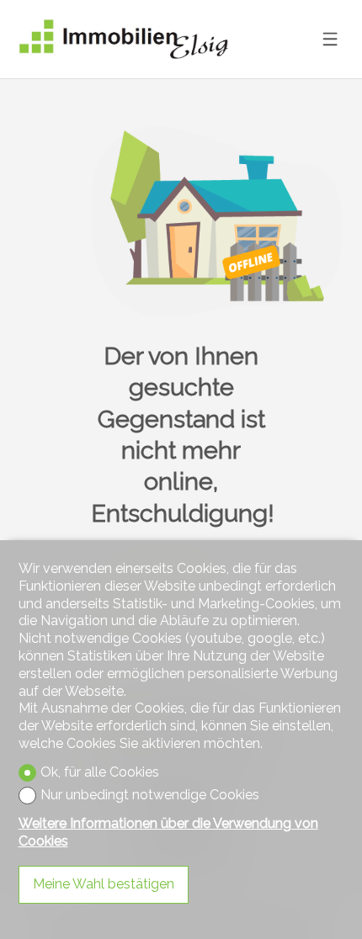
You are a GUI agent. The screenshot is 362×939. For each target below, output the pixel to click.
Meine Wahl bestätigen (103, 884)
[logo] (124, 39)
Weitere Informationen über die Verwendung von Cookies (168, 832)
